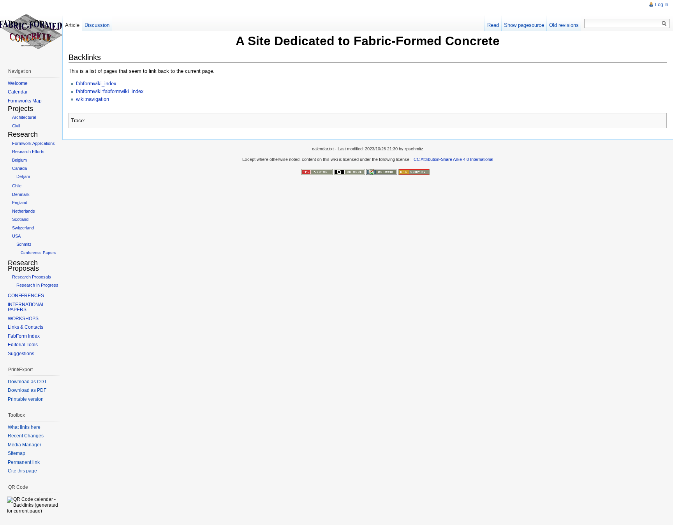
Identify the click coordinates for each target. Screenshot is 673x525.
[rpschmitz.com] (414, 171)
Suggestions (21, 353)
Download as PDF (27, 390)
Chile (16, 185)
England (19, 202)
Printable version (26, 399)
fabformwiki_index (96, 83)
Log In (661, 4)
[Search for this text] (664, 24)
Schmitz (24, 244)
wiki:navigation (92, 99)
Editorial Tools (23, 344)
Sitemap (16, 453)
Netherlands (23, 211)
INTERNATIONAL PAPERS (26, 307)
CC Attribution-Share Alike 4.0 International (453, 159)
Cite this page (22, 471)
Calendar (18, 92)
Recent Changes (26, 436)
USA (16, 236)
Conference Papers (38, 252)
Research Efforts (28, 151)
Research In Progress (37, 285)
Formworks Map (25, 101)
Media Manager (24, 444)
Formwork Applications (33, 143)
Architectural (24, 117)
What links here (24, 427)
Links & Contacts (25, 327)
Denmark (21, 194)
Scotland (20, 219)
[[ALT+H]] (31, 31)
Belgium (19, 160)
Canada (19, 168)
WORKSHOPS (23, 318)
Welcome (18, 83)
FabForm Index (24, 336)
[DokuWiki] (381, 171)
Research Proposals (31, 277)
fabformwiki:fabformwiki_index (110, 91)
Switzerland (23, 228)
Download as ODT (27, 381)
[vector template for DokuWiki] (317, 171)
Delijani (23, 176)
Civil (16, 125)
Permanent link (24, 462)
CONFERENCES (26, 295)
